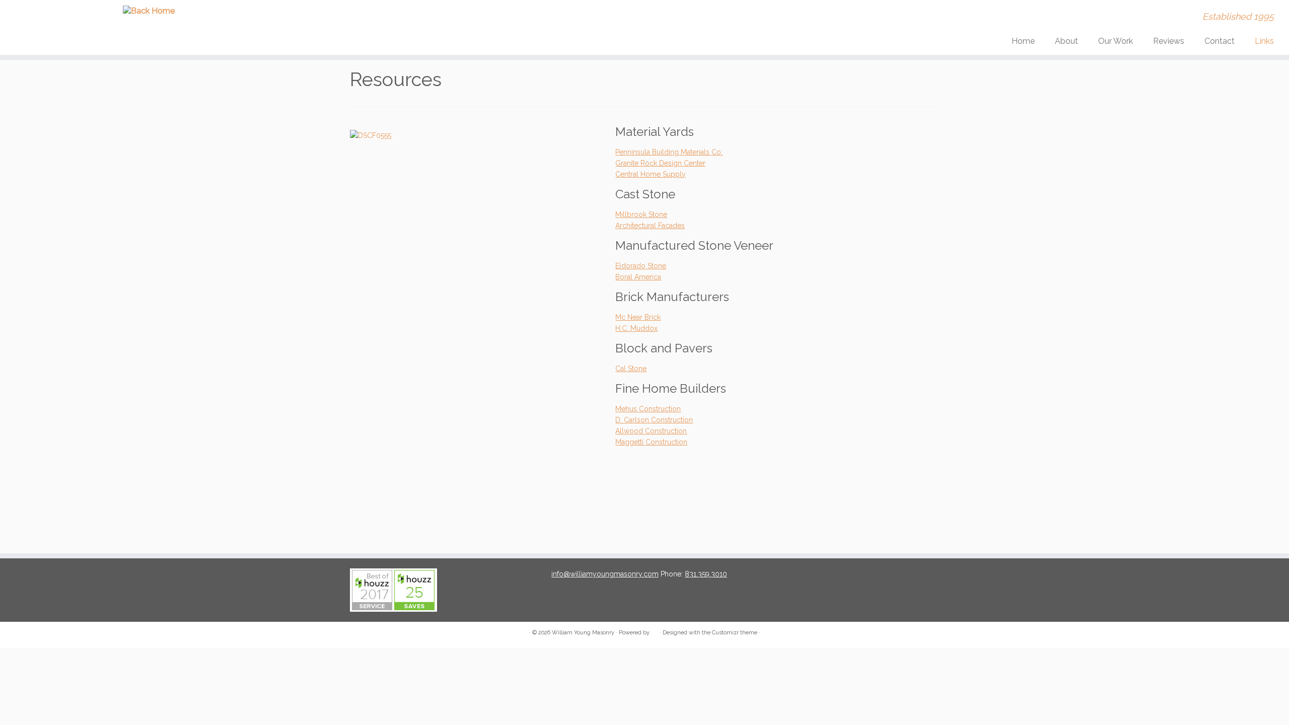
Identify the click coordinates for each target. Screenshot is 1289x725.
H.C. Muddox (636, 328)
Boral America (638, 277)
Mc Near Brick (638, 317)
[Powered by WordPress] (654, 630)
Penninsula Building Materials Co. (669, 152)
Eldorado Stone (640, 266)
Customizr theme (734, 632)
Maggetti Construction (651, 442)
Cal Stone (631, 369)
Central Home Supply (650, 174)
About (1066, 41)
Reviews (1168, 41)
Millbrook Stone (641, 214)
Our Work (1115, 41)
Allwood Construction (651, 431)
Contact (1219, 41)
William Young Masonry (583, 632)
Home (1023, 41)
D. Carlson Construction (654, 420)
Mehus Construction (648, 409)
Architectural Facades (650, 226)
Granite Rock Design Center (660, 163)
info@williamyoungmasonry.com (605, 574)
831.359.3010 (706, 574)
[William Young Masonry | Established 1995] (149, 11)
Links (1264, 41)
